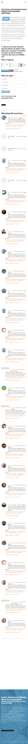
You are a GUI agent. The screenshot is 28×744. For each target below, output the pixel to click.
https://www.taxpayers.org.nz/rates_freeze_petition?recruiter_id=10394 (15, 629)
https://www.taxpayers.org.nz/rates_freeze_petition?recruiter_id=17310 (15, 512)
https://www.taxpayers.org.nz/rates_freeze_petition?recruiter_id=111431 (15, 125)
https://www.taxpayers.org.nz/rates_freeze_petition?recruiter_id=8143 (15, 434)
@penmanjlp (13, 407)
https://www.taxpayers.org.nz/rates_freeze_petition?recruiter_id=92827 (15, 339)
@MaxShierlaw (11, 620)
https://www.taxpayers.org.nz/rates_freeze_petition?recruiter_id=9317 (15, 396)
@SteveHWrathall (11, 388)
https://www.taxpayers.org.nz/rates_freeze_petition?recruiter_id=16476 (15, 299)
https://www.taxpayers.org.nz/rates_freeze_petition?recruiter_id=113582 (15, 169)
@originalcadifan (13, 369)
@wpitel (9, 504)
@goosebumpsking (12, 426)
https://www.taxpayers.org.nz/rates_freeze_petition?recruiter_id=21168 (15, 280)
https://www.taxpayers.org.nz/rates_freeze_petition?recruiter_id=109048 (15, 319)
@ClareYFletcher (14, 602)
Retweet (11, 128)
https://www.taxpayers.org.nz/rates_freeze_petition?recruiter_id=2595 (15, 532)
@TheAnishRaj (11, 231)
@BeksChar (10, 290)
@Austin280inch (11, 349)
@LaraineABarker (11, 445)
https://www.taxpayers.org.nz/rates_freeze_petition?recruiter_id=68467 (15, 474)
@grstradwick (10, 465)
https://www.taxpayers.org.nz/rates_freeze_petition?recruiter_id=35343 (15, 240)
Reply (6, 128)
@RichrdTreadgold (11, 542)
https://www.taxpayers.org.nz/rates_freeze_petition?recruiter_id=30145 (15, 377)
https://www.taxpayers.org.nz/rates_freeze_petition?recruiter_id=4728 (15, 494)
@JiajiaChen (10, 160)
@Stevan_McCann (11, 310)
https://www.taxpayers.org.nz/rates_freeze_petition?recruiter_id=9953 (15, 551)
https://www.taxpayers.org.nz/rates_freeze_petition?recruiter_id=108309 (15, 591)
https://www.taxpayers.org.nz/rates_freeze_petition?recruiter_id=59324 (15, 220)
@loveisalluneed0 (11, 485)
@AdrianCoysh (11, 523)
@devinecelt (10, 192)
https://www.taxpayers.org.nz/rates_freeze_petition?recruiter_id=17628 (15, 609)
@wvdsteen (10, 211)
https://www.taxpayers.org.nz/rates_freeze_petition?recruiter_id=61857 (15, 415)
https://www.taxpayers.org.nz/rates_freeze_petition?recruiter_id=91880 (15, 454)
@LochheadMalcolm (12, 582)
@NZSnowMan (11, 330)
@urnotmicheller (11, 251)
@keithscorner (11, 271)
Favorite (17, 128)
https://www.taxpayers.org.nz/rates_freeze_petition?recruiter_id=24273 (15, 201)
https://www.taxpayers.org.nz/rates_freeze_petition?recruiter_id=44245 (15, 358)
